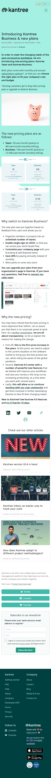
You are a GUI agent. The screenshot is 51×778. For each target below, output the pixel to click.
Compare (9, 698)
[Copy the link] (41, 412)
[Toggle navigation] (46, 10)
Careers (30, 684)
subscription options (12, 73)
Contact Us (31, 698)
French (22, 47)
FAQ (7, 684)
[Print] (25, 419)
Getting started (12, 679)
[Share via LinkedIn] (8, 412)
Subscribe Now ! (25, 650)
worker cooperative (22, 332)
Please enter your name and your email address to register (23, 622)
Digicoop (30, 732)
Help (7, 689)
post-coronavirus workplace (16, 57)
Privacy (8, 711)
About (29, 679)
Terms (8, 707)
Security (9, 716)
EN (45, 4)
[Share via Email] (29, 412)
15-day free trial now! (21, 584)
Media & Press (33, 693)
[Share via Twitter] (19, 412)
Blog (28, 689)
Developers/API (12, 702)
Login (39, 4)
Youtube (27, 605)
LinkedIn (26, 598)
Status (8, 693)
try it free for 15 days (17, 402)
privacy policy (25, 644)
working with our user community (24, 387)
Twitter (26, 591)
